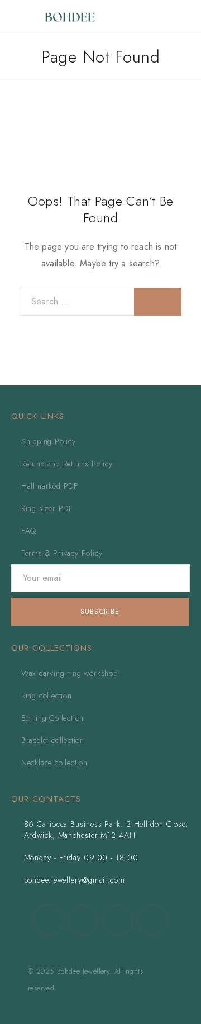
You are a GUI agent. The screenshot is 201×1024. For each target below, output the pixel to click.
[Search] (149, 17)
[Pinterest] (152, 920)
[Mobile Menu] (22, 17)
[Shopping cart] (185, 16)
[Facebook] (48, 920)
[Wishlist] (167, 16)
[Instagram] (83, 920)
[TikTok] (117, 920)
